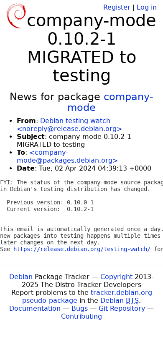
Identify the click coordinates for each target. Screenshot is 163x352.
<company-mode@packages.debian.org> (67, 156)
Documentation (35, 308)
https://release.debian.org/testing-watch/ (81, 249)
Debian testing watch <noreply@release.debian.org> (69, 125)
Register (116, 7)
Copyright (116, 277)
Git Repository (122, 308)
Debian (21, 277)
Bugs (79, 308)
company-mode (110, 102)
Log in (147, 7)
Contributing (81, 316)
